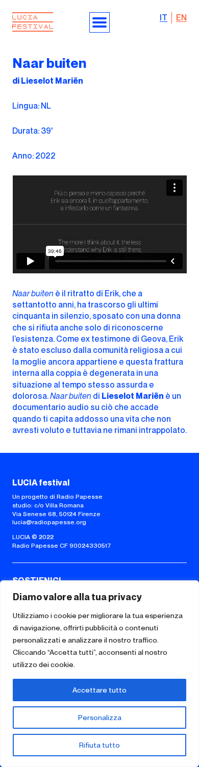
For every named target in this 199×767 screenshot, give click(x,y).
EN (181, 17)
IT (163, 17)
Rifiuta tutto (99, 745)
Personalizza (99, 717)
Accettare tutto (99, 690)
